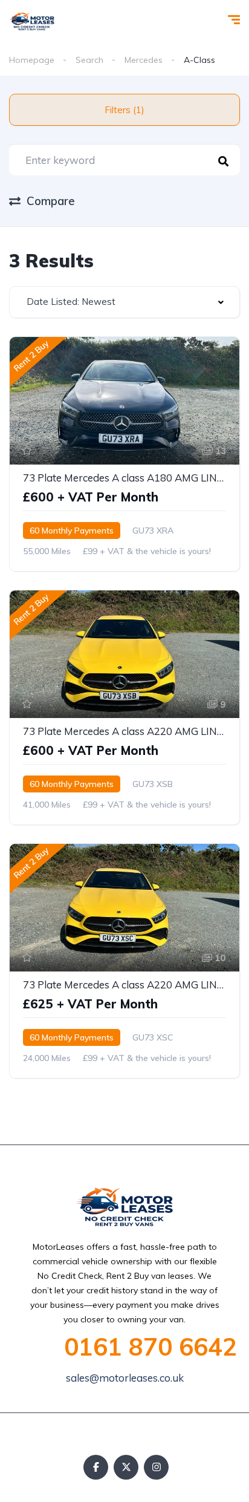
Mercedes (143, 59)
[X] (126, 1467)
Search (89, 59)
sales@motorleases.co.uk (125, 1377)
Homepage (31, 59)
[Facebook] (95, 1467)
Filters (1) (124, 110)
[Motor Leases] (32, 21)
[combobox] (124, 302)
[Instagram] (156, 1467)
